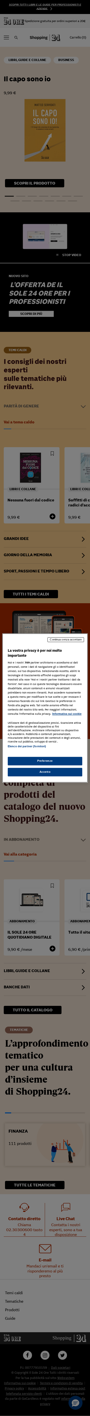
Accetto (45, 772)
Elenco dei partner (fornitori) (27, 746)
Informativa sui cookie (67, 713)
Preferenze (45, 761)
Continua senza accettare (66, 639)
